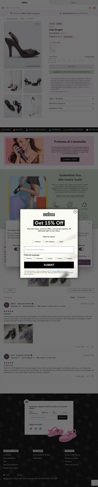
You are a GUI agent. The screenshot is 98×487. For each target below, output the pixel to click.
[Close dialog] (75, 211)
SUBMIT (49, 265)
